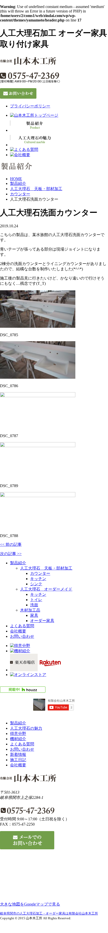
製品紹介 (18, 183)
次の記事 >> (11, 554)
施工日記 (18, 760)
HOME (16, 179)
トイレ (36, 600)
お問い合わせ (22, 636)
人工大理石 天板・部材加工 (36, 189)
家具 (34, 615)
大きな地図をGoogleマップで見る (30, 904)
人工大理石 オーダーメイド (46, 589)
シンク (36, 584)
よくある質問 (22, 626)
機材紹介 (18, 739)
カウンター (20, 194)
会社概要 (18, 631)
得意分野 (18, 733)
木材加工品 (30, 610)
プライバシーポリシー (30, 106)
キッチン (38, 579)
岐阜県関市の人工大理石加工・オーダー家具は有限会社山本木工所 (49, 913)
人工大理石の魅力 (26, 728)
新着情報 (18, 754)
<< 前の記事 (11, 544)
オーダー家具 (42, 621)
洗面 (34, 605)
